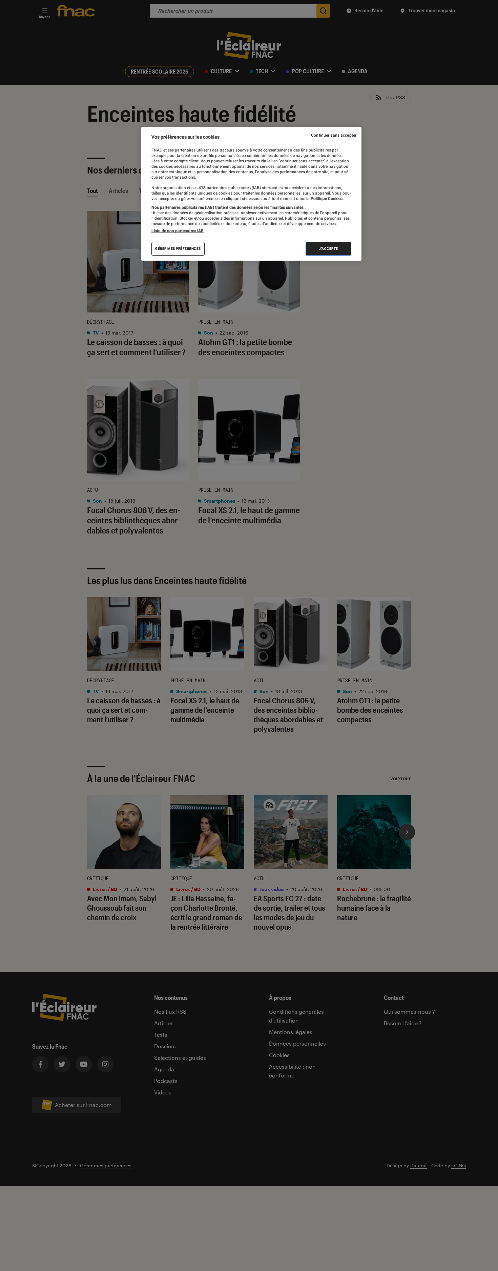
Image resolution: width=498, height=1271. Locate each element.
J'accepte (328, 248)
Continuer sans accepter (333, 135)
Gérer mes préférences (178, 248)
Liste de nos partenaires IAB (177, 230)
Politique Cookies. (327, 198)
